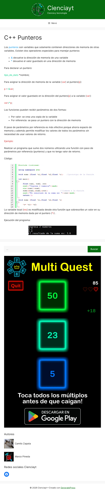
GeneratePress (68, 487)
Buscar (94, 249)
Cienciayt (60, 8)
